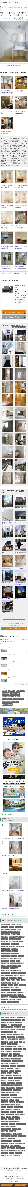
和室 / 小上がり (16, 1155)
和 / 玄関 (16, 1099)
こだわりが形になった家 (6, 111)
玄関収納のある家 (5, 968)
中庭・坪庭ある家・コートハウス (15, 941)
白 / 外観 (6, 1017)
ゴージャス (15, 1044)
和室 (18, 982)
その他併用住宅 (5, 997)
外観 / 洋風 (19, 1019)
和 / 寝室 (22, 1143)
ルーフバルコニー (13, 1094)
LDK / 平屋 (4, 1107)
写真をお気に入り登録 (14, 317)
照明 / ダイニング (12, 1131)
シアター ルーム (5, 946)
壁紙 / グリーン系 (5, 1111)
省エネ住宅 (16, 975)
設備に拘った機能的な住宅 (8, 855)
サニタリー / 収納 (5, 1065)
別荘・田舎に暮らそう (15, 934)
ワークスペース (5, 999)
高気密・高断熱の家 (5, 924)
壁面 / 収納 (9, 1073)
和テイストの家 (17, 958)
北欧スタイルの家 (5, 970)
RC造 (12, 958)
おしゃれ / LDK (4, 1102)
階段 (6, 1039)
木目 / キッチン (11, 1138)
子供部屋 (17, 987)
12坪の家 (3, 982)
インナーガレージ (10, 987)
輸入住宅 (18, 960)
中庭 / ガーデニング (5, 1085)
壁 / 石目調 (9, 1116)
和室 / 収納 (9, 1155)
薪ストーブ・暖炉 (17, 1051)
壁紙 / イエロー (13, 1111)
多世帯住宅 (4, 992)
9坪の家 (7, 980)
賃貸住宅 (3, 929)
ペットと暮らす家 (19, 946)
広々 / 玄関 (11, 1099)
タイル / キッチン (16, 1140)
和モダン (3, 987)
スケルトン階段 (5, 1041)
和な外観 (16, 985)
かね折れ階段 (15, 1039)
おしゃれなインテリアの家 (15, 970)
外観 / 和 (13, 1019)
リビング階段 (22, 1039)
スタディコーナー (8, 1048)
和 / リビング (4, 1119)
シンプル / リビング (5, 1121)
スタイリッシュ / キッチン (7, 1140)
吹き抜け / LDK (12, 1102)
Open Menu (26, 2)
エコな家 (3, 975)
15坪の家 (14, 982)
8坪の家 (3, 980)
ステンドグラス (5, 1053)
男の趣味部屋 (11, 999)
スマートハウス (10, 975)
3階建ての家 (14, 956)
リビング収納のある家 (6, 965)
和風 (24, 1041)
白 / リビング (10, 1119)
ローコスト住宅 (5, 936)
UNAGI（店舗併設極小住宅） (20, 553)
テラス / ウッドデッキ (11, 1087)
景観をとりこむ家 (6, 582)
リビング (13, 1024)
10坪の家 (13, 980)
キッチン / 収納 (18, 1070)
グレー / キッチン (21, 1136)
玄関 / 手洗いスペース (13, 1063)
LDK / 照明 (19, 1104)
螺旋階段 (11, 1041)
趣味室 (20, 1048)
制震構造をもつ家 (6, 537)
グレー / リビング (5, 1126)
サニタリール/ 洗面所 (20, 1029)
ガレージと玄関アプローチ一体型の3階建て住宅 (13, 838)
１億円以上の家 (5, 941)
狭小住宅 (12, 924)
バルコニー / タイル (17, 1090)
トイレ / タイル (4, 1070)
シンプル (9, 1044)
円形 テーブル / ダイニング (7, 1133)
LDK (9, 1024)
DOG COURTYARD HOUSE (6, 523)
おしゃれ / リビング (14, 1121)
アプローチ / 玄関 (18, 1022)
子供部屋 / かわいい (20, 1148)
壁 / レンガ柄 (22, 1114)
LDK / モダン (12, 1104)
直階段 (9, 1039)
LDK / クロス (9, 1107)
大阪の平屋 (4, 873)
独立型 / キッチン (17, 1027)
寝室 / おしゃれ (4, 1143)
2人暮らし (4, 958)
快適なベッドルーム (5, 948)
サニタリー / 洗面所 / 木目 (17, 1061)
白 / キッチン (14, 1136)
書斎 (2, 1048)
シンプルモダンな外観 (6, 1019)
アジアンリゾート (12, 997)
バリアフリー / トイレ (6, 953)
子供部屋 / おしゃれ (5, 1150)
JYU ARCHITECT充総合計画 (20, 291)
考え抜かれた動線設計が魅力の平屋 (10, 908)
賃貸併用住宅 (21, 994)
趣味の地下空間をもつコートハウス (20, 583)
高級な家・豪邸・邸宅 (6, 931)
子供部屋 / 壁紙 (21, 1150)
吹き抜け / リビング (16, 1116)
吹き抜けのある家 (5, 960)
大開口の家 (12, 960)
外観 (2, 1017)
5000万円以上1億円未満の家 (14, 939)
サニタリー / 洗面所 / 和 (6, 1061)
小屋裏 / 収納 (4, 1080)
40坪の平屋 (18, 999)
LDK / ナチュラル (20, 1102)
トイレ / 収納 (9, 1068)
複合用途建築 (4, 1056)
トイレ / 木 (11, 1070)
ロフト (15, 1034)
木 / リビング (17, 1119)
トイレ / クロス (17, 1068)
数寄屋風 (18, 1046)
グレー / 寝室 (18, 1145)
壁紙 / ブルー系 (16, 1109)
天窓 (13, 1036)
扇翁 (3, 552)
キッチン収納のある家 (16, 965)
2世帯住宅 (18, 924)
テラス (22, 1034)
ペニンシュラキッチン (6, 994)
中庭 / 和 (3, 1087)
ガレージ (16, 1041)
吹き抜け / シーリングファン (16, 1097)
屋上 (20, 1041)
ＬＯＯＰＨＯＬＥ (19, 568)
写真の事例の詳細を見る (14, 65)
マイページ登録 (7, 1185)
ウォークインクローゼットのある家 (17, 963)
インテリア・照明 (8, 1051)
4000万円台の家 (5, 939)
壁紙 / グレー (9, 1109)
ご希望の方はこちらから (11, 165)
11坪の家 (18, 980)
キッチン (3, 1027)
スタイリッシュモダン (6, 1046)
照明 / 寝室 (12, 1145)
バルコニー (4, 1036)
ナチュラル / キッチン (6, 1136)
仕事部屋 (15, 1048)
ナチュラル (4, 1044)
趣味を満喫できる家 (5, 943)
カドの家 (4, 612)
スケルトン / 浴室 (21, 1065)
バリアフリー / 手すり (6, 956)
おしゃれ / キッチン (17, 1133)
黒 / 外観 (8, 1058)
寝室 (23, 1027)
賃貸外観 (3, 1058)
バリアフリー (15, 951)
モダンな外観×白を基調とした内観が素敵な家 (13, 890)
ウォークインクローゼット (7, 1034)
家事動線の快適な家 (5, 934)
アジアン (13, 1046)
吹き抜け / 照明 (4, 1099)
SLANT (16, 537)
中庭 (19, 1034)
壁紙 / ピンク (20, 1111)
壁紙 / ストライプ (10, 1114)
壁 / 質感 (3, 1116)
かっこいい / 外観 (21, 1017)
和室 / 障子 (4, 1155)
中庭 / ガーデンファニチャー (16, 1085)
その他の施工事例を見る (14, 617)
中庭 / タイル (19, 1082)
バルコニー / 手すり (5, 1092)
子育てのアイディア (5, 989)
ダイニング (19, 1024)
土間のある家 (12, 946)
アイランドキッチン (11, 992)
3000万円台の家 (21, 936)
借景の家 (4, 508)
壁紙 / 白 (20, 1107)
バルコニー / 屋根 (5, 1094)
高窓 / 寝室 (4, 1148)
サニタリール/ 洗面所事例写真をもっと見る (14, 273)
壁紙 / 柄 (3, 1114)
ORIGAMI (17, 598)
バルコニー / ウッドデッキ (7, 1090)
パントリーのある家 (14, 968)
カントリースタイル (22, 997)
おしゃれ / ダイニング (17, 1128)
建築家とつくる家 (12, 936)
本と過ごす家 (18, 90)
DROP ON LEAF (19, 507)
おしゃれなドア (17, 1053)
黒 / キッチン (4, 1138)
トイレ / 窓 (4, 1068)
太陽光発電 (22, 975)
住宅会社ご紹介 (21, 1185)
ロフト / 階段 (17, 1080)
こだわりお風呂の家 (15, 943)
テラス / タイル (20, 1087)
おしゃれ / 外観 (13, 1017)
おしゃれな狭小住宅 (13, 977)
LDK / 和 (15, 1107)
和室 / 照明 (11, 1153)
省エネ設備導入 (5, 977)
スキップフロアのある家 (6, 951)
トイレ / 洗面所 (13, 1065)
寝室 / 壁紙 (17, 1143)
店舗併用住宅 (14, 994)
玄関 (23, 1019)
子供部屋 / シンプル (11, 1148)
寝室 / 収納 (15, 1073)
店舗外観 (20, 1056)
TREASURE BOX (6, 598)
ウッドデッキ (21, 1036)
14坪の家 (8, 982)
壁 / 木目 (16, 1114)
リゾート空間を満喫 (16, 931)
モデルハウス (20, 956)
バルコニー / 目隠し (14, 1092)
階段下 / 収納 (10, 1080)
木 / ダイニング (4, 1131)
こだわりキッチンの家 (11, 929)
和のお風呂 (10, 985)
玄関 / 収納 (4, 1073)
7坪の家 (20, 977)
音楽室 (24, 1048)
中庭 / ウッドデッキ (11, 1082)
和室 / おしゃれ (4, 1153)
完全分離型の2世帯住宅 (15, 989)
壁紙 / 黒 (3, 1109)
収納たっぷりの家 (5, 963)
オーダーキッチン (20, 992)
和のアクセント (23, 985)
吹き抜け (9, 1036)
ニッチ (10, 1053)
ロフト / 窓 (4, 1082)
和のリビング (4, 985)
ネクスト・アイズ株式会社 (9, 1178)
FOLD (16, 522)
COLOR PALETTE (6, 568)
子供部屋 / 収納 (14, 1150)
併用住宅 (18, 929)
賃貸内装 (15, 1056)
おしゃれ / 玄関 (10, 1022)
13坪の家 (23, 980)
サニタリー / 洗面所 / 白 (16, 1058)
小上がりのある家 (14, 948)
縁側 (2, 1039)
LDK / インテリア (5, 1104)
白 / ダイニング (13, 1126)
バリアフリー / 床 (15, 953)
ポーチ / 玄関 (4, 1024)
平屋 (8, 958)
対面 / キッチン (10, 1027)
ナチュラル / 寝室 (5, 1145)
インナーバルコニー (5, 1097)
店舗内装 (10, 1056)
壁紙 (2, 1051)
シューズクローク (17, 1075)
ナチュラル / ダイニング (6, 1128)
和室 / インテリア (18, 1153)
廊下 (23, 1046)
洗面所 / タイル (4, 1063)
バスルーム (12, 1029)
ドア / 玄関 (4, 1022)
